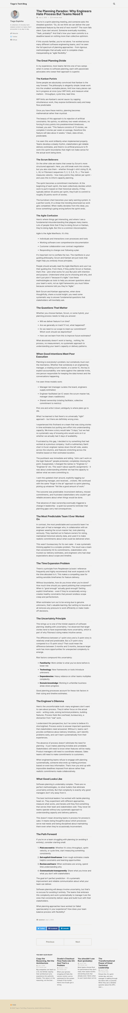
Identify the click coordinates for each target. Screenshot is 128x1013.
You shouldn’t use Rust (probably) (86, 959)
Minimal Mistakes (45, 1008)
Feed (14, 1005)
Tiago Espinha (17, 21)
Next (78, 942)
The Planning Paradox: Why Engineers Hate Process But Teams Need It (63, 12)
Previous (50, 942)
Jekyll (36, 1008)
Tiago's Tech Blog (18, 4)
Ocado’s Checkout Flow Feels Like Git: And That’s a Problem (66, 962)
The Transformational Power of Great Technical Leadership (106, 963)
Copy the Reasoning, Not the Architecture (45, 960)
